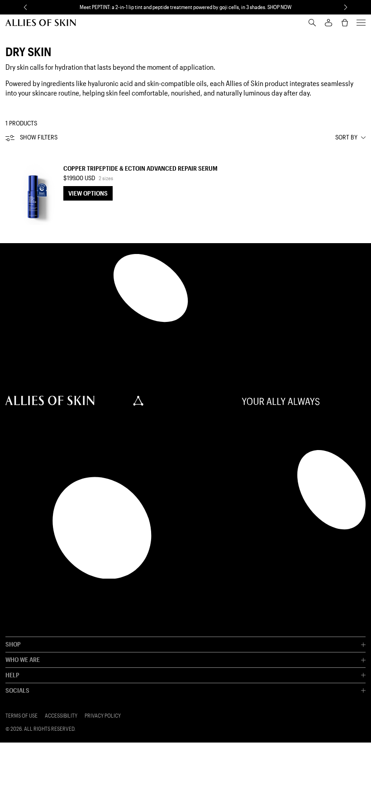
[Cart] (344, 22)
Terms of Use (21, 716)
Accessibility (61, 716)
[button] (25, 7)
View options (88, 193)
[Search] (312, 22)
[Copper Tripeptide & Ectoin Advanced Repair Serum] (32, 187)
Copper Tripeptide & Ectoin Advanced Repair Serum (140, 168)
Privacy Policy (103, 716)
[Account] (328, 22)
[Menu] (361, 22)
